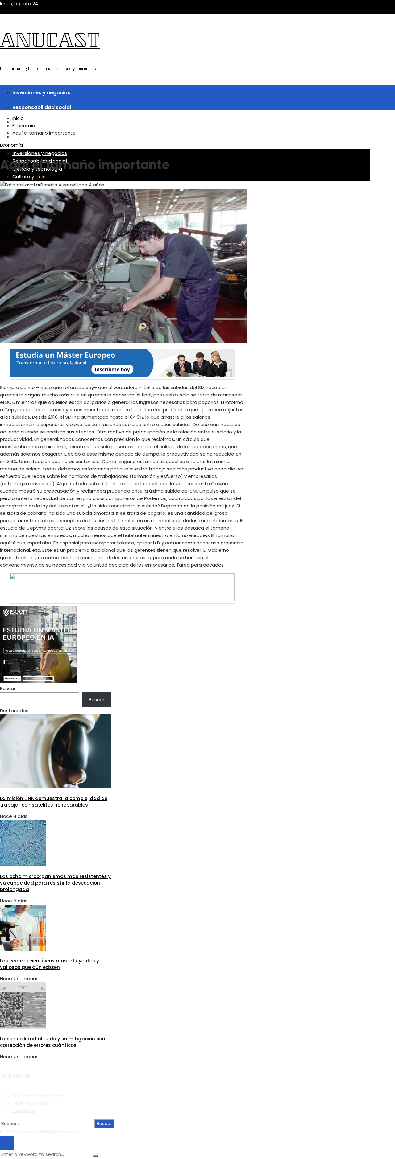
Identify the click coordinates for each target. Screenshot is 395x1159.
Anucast (50, 42)
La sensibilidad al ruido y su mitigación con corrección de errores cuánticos (52, 1041)
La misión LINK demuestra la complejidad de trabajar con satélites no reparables (53, 801)
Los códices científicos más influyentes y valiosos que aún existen (49, 964)
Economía (11, 145)
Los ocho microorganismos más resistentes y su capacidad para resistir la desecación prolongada (55, 883)
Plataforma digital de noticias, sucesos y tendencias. (48, 68)
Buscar (7, 688)
